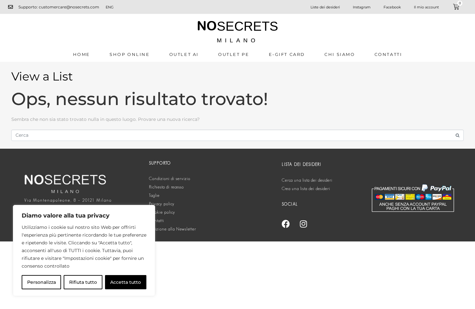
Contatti (388, 54)
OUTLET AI (184, 54)
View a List (42, 76)
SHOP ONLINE (130, 54)
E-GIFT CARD (287, 54)
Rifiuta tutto (83, 282)
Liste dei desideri (325, 7)
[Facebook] (286, 224)
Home (81, 54)
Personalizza (41, 282)
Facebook (392, 7)
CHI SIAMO (339, 54)
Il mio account (426, 7)
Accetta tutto (125, 282)
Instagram (362, 7)
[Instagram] (303, 224)
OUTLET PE (233, 54)
